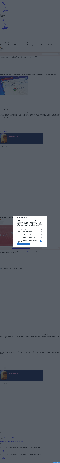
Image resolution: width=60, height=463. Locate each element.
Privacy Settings (57, 462)
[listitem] (30, 229)
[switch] (41, 231)
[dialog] (30, 231)
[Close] (45, 218)
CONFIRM (23, 244)
